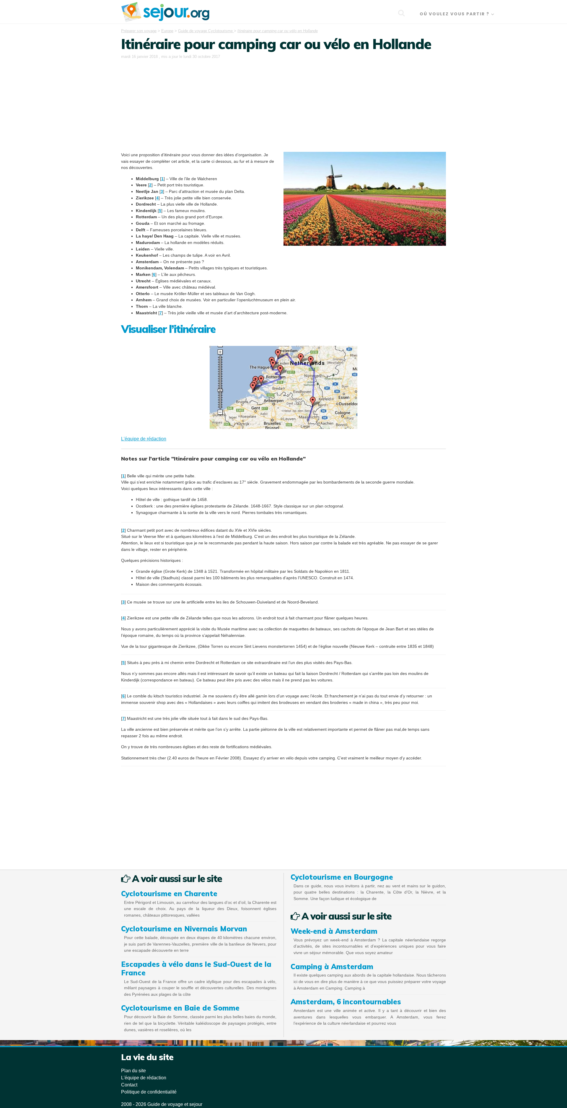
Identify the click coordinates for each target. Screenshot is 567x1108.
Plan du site (133, 1070)
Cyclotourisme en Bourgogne (342, 877)
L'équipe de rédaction (143, 438)
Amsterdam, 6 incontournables (346, 1001)
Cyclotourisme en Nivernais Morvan (184, 928)
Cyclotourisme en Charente (169, 893)
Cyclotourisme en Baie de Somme (180, 1007)
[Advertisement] (283, 104)
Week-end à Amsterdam (334, 931)
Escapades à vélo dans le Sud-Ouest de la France (196, 968)
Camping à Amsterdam (332, 966)
